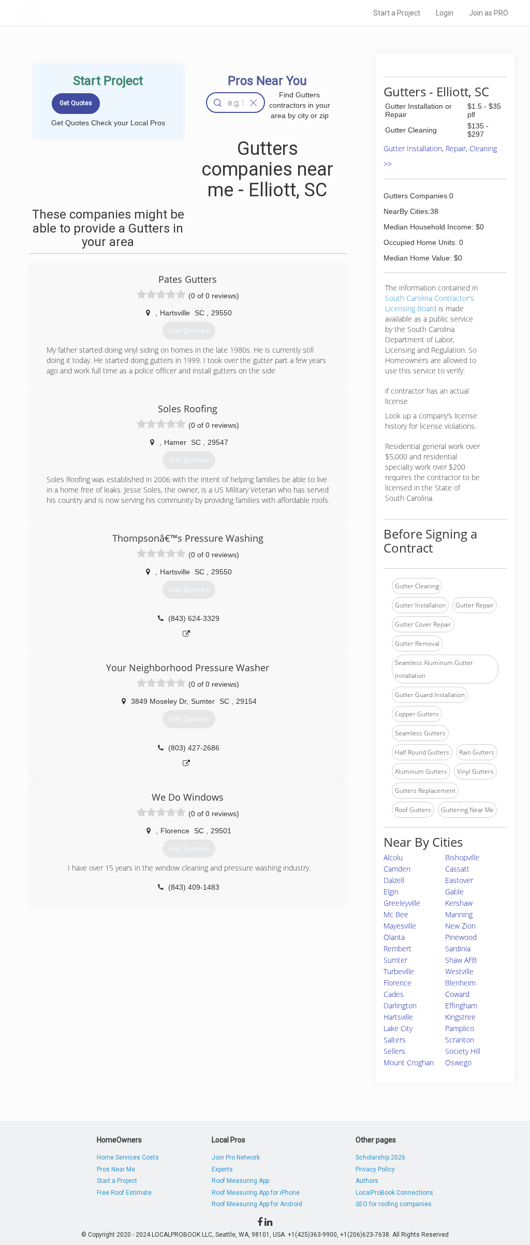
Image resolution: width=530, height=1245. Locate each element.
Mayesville (400, 926)
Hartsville (398, 1017)
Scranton (459, 1040)
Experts (222, 1169)
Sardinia (457, 948)
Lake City (398, 1028)
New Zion (460, 926)
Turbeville (399, 971)
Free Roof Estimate (124, 1192)
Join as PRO (488, 13)
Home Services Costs (128, 1157)
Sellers (394, 1051)
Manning (459, 914)
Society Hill (462, 1051)
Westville (459, 971)
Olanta (394, 937)
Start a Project (396, 13)
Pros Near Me (116, 1169)
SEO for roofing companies (394, 1204)
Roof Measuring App (240, 1180)
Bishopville (462, 857)
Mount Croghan (409, 1062)
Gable (454, 891)
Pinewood (461, 937)
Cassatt (457, 869)
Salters (395, 1040)
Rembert (397, 948)
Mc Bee (396, 914)
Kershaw (459, 903)
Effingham (461, 1005)
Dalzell (394, 880)
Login (444, 13)
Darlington (400, 1005)
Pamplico (459, 1028)
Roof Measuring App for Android (257, 1204)
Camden (397, 869)
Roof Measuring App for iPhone (256, 1192)
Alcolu (393, 857)
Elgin (391, 891)
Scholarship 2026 (380, 1157)
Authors (367, 1180)
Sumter (395, 960)
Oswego (458, 1062)
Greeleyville (402, 903)
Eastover (459, 880)
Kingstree (460, 1017)
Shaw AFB (461, 960)
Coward (457, 994)
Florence (397, 983)
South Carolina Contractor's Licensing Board (429, 303)
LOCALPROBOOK (79, 12)
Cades (394, 994)
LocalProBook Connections (394, 1192)
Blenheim (460, 983)
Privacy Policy (375, 1169)
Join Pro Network (236, 1157)
